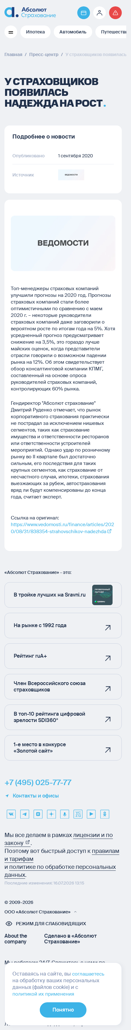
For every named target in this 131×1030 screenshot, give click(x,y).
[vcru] (78, 812)
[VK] (11, 812)
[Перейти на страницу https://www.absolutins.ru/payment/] (83, 12)
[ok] (104, 812)
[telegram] (24, 812)
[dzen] (51, 812)
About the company (15, 939)
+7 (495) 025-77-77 (37, 782)
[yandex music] (64, 812)
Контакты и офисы (36, 796)
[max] (38, 812)
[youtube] (91, 812)
